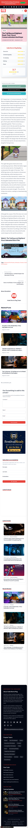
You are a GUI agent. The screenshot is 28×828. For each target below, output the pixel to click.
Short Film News (13, 557)
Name (4, 410)
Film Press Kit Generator (8, 772)
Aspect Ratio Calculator (8, 777)
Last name (5, 471)
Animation (17, 262)
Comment (5, 399)
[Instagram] (7, 7)
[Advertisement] (14, 668)
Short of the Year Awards (13, 806)
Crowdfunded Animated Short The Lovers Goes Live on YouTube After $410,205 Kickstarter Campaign (13, 560)
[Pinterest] (11, 7)
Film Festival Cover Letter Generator (11, 779)
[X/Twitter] (9, 7)
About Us (9, 821)
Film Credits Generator (8, 774)
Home (5, 821)
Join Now (23, 2)
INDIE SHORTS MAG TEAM (9, 40)
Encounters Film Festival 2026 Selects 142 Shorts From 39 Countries (13, 580)
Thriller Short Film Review (9, 751)
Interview (16, 756)
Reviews (4, 30)
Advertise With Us (15, 821)
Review (22, 262)
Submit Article (8, 822)
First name (5, 467)
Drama (21, 740)
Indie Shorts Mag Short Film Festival (15, 794)
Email (4, 415)
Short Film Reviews (14, 740)
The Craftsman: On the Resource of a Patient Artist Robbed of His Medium (13, 648)
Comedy (19, 743)
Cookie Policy (14, 824)
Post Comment (14, 422)
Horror (5, 748)
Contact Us (22, 821)
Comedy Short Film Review (10, 745)
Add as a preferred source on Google (14, 729)
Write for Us (14, 822)
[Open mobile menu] (25, 10)
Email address (5, 476)
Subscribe (15, 481)
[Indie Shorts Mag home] (3, 10)
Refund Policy (20, 824)
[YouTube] (14, 7)
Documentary (7, 759)
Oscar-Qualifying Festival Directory (11, 781)
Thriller (19, 745)
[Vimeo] (16, 7)
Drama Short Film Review (9, 743)
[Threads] (19, 7)
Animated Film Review (9, 262)
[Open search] (22, 10)
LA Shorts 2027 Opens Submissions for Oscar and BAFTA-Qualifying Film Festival (14, 540)
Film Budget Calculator (8, 770)
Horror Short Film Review (9, 754)
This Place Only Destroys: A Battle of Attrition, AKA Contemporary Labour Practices (13, 628)
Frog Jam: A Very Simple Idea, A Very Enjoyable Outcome (13, 607)
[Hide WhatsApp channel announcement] (26, 2)
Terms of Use (20, 822)
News (21, 756)
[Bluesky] (21, 7)
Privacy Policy (7, 824)
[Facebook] (4, 7)
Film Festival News (13, 536)
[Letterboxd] (24, 7)
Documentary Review (13, 748)
